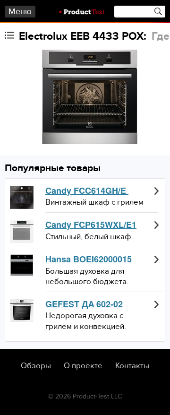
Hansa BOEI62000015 (88, 259)
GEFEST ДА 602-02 (84, 304)
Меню (20, 12)
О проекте (83, 366)
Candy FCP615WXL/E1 (90, 225)
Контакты (132, 366)
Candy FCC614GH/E (86, 191)
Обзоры (36, 366)
